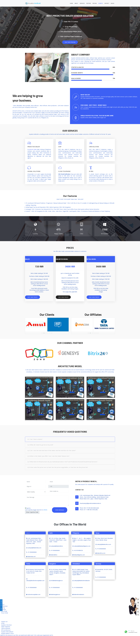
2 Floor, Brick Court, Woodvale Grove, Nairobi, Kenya (104, 539)
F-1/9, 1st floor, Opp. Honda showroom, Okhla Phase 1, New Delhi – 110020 (57, 540)
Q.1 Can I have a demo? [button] (35, 439)
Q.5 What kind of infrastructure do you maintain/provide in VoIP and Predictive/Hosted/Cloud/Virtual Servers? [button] (62, 462)
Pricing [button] (95, 3)
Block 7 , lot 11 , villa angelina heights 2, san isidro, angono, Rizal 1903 (81, 540)
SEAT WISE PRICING (70, 42)
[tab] (70, 439)
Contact (106, 3)
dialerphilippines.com (79, 555)
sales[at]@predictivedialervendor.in (92, 503)
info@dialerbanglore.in (57, 580)
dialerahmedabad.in (79, 594)
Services (82, 3)
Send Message (59, 510)
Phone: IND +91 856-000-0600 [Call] (89, 508)
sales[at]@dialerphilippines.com (82, 546)
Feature (88, 3)
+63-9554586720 (78, 550)
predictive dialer (33, 149)
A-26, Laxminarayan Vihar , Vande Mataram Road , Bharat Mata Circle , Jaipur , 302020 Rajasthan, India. (34, 541)
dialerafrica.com (101, 553)
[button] (42, 333)
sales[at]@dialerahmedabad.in (82, 580)
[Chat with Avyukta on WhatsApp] (130, 631)
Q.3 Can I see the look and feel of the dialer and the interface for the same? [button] (52, 450)
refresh (45, 510)
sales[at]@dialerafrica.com (104, 544)
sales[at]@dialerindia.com (34, 548)
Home (71, 3)
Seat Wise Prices (32, 297)
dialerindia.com (32, 556)
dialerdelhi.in (54, 555)
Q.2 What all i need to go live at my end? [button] (40, 445)
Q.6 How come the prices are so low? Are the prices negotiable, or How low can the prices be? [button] (58, 467)
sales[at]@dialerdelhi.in (57, 546)
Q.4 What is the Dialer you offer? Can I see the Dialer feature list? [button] (48, 456)
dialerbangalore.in (55, 594)
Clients (100, 3)
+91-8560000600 (32, 552)
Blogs (112, 3)
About (76, 3)
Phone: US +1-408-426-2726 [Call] (88, 509)
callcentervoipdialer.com (34, 594)
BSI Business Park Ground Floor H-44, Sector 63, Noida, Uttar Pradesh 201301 (35, 571)
